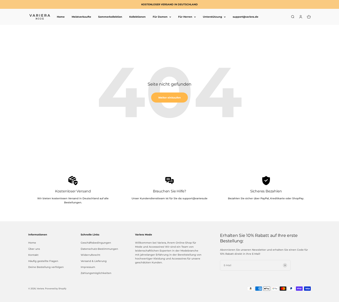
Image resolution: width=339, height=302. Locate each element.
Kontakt (33, 254)
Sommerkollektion (110, 17)
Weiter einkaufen (169, 97)
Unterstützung (212, 17)
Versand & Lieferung (94, 261)
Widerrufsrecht (90, 254)
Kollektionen (137, 17)
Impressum (88, 267)
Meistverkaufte (81, 17)
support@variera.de (245, 17)
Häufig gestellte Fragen (43, 261)
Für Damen (160, 17)
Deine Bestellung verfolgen (46, 267)
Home (61, 17)
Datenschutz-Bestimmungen (99, 248)
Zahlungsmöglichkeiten (96, 273)
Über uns (34, 248)
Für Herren (185, 17)
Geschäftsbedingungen (96, 242)
